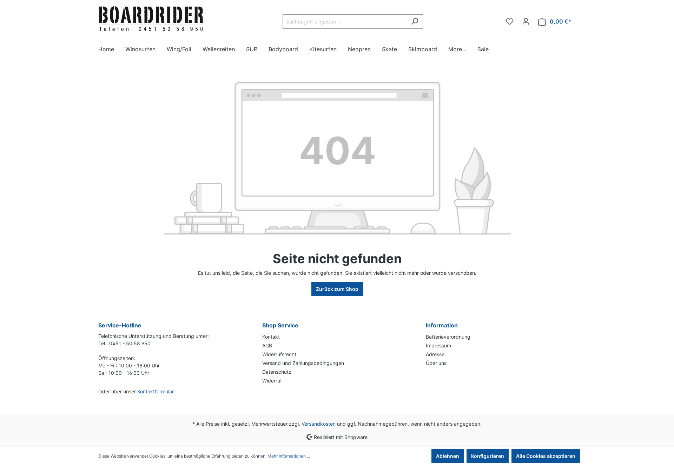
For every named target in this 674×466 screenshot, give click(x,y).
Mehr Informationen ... (288, 456)
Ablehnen (447, 456)
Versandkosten (319, 424)
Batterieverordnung (448, 337)
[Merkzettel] (510, 21)
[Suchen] (415, 21)
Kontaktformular (155, 391)
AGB (267, 345)
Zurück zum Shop (337, 289)
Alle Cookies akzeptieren (545, 456)
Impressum (438, 345)
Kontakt (271, 337)
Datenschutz (276, 372)
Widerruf (272, 381)
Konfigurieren (487, 456)
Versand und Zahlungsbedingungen (303, 363)
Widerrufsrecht (279, 354)
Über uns (436, 363)
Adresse (435, 354)
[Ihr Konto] (526, 21)
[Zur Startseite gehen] (151, 20)
